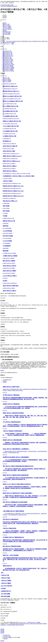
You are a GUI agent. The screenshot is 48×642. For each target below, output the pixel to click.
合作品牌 (5, 30)
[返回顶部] (5, 638)
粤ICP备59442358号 (31, 622)
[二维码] (5, 636)
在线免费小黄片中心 (3, 89)
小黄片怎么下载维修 (7, 26)
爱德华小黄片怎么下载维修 (8, 67)
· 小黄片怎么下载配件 (5, 583)
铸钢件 (17, 623)
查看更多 (2, 370)
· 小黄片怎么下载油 (5, 578)
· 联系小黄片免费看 (5, 596)
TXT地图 (11, 4)
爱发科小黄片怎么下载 (7, 53)
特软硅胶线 (44, 623)
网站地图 (38, 622)
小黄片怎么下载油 (6, 25)
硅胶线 (20, 623)
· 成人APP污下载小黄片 (6, 585)
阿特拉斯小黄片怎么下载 (8, 55)
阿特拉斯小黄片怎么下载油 (8, 64)
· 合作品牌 (3, 588)
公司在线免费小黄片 (7, 379)
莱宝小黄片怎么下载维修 (8, 65)
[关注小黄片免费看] (7, 637)
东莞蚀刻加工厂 (3, 624)
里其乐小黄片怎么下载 (7, 54)
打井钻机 (35, 623)
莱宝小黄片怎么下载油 (19, 41)
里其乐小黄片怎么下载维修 (8, 70)
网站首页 (5, 23)
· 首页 (1, 572)
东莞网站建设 (12, 623)
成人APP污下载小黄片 (7, 29)
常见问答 (5, 382)
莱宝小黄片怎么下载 (10, 41)
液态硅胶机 (39, 623)
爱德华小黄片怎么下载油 (39, 41)
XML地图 (7, 4)
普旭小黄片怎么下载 (7, 57)
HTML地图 (2, 4)
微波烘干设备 (15, 624)
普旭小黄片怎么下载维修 (8, 69)
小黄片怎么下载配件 (7, 27)
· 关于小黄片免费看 (5, 593)
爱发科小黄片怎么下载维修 (8, 68)
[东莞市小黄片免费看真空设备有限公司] (8, 6)
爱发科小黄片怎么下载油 (8, 60)
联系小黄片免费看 (6, 34)
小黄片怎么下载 (6, 24)
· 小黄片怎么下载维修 (5, 580)
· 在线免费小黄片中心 (5, 591)
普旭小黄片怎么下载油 (7, 62)
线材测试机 (9, 624)
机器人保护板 (21, 624)
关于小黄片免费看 (6, 32)
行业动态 (5, 381)
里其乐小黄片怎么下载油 (8, 63)
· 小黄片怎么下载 (4, 575)
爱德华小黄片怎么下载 (29, 41)
